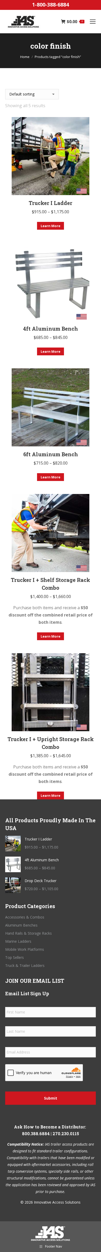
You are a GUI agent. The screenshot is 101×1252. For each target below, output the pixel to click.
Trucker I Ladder (50, 203)
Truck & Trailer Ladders (25, 965)
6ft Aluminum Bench (50, 454)
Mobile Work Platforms (24, 949)
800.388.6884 (36, 1133)
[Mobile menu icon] (93, 21)
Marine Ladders (18, 941)
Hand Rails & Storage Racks (28, 933)
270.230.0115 (66, 1133)
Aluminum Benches (21, 925)
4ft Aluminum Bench (50, 328)
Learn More (50, 225)
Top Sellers (14, 957)
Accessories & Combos (24, 917)
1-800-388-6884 (50, 4)
